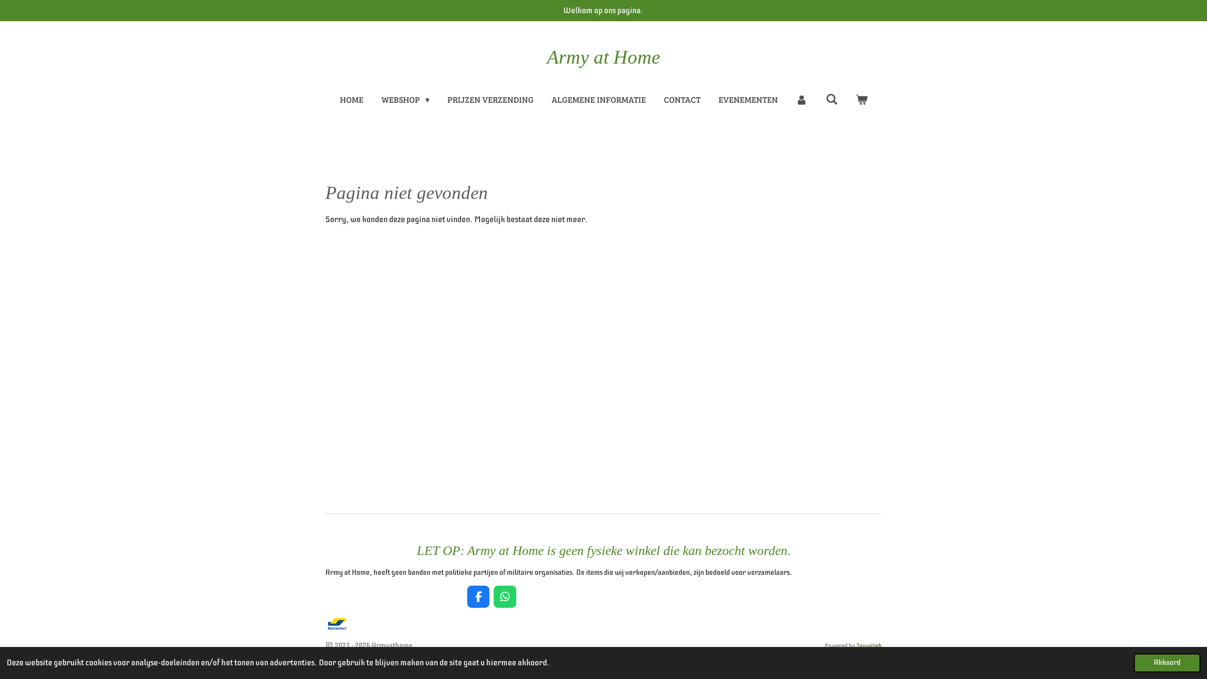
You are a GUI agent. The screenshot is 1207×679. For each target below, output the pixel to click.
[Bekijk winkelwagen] (861, 99)
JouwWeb (869, 646)
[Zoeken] (831, 99)
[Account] (801, 99)
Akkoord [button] (1167, 662)
